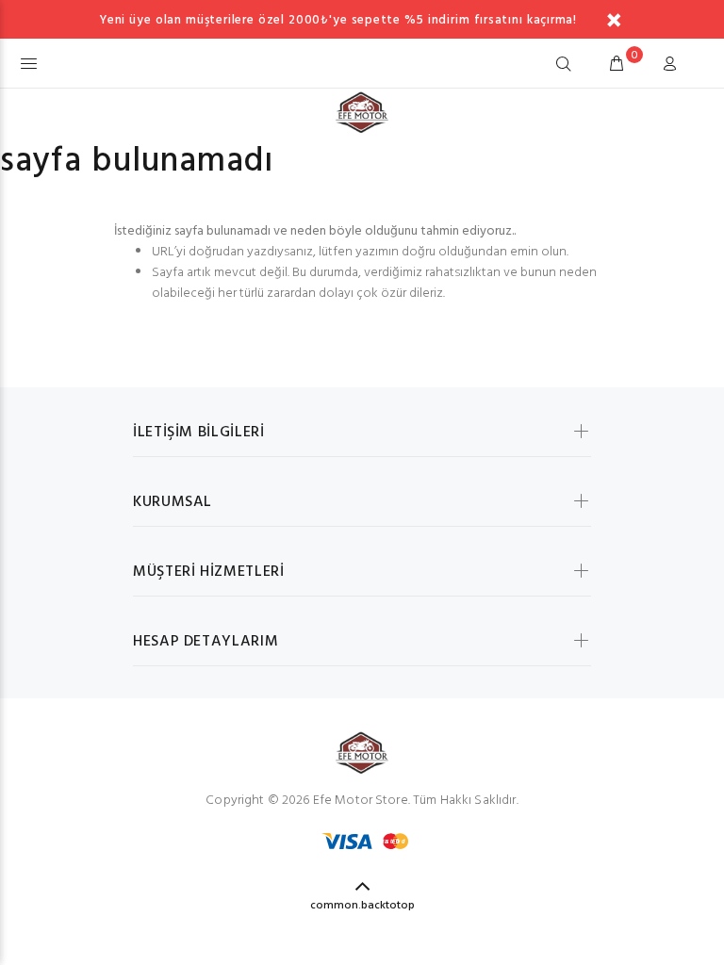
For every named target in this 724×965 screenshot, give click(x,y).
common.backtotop (362, 905)
